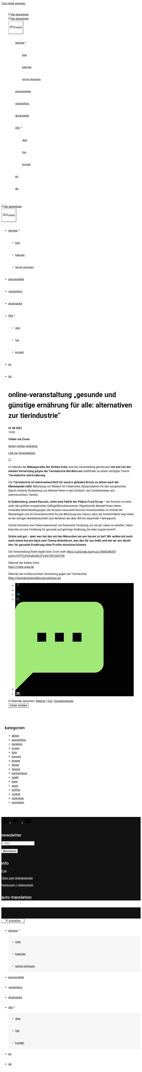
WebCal (40, 701)
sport (15, 785)
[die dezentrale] (18, 18)
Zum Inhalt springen (13, 3)
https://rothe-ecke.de (21, 567)
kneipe (16, 760)
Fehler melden (18, 705)
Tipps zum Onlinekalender (17, 878)
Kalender (27, 67)
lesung (16, 769)
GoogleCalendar (63, 701)
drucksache (22, 115)
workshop (32, 446)
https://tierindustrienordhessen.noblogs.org (34, 578)
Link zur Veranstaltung (21, 453)
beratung (17, 744)
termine (19, 42)
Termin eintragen (31, 79)
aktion (15, 735)
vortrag (20, 446)
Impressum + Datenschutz (17, 885)
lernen (12, 446)
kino (14, 752)
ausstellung (19, 740)
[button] (18, 585)
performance (19, 773)
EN (16, 176)
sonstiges (18, 802)
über (24, 140)
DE (16, 188)
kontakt (26, 164)
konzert (16, 756)
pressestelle (23, 91)
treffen (16, 790)
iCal (49, 701)
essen (15, 748)
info (17, 128)
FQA (24, 152)
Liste (24, 55)
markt (15, 777)
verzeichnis (22, 103)
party (15, 781)
